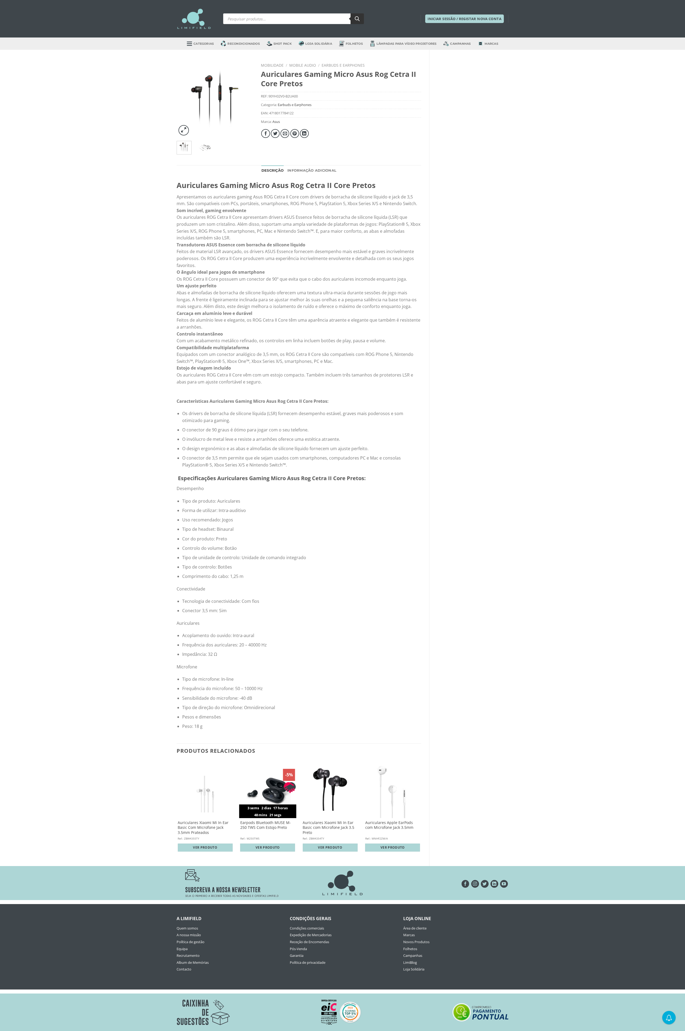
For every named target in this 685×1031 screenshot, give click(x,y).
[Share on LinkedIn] (304, 133)
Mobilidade (272, 65)
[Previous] (185, 98)
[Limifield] (194, 18)
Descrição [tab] (272, 170)
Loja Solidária (318, 44)
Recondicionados (243, 44)
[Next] (244, 98)
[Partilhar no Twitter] (275, 133)
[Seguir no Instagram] (475, 883)
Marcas (491, 44)
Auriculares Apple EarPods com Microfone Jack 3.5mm (389, 825)
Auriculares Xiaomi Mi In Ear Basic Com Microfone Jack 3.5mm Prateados (203, 827)
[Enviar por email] (284, 133)
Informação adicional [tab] (311, 170)
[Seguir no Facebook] (465, 883)
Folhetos (354, 44)
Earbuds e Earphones (343, 65)
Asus (276, 121)
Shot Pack (282, 44)
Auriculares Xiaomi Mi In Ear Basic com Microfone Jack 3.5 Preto (328, 827)
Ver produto (205, 847)
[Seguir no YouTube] (504, 883)
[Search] (357, 18)
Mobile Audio (302, 65)
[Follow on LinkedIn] (494, 883)
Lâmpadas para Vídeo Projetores (406, 44)
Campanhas (460, 44)
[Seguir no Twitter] (484, 883)
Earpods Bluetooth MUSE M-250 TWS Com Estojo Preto (265, 825)
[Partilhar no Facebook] (265, 133)
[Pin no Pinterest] (294, 133)
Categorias (203, 44)
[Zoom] (183, 130)
